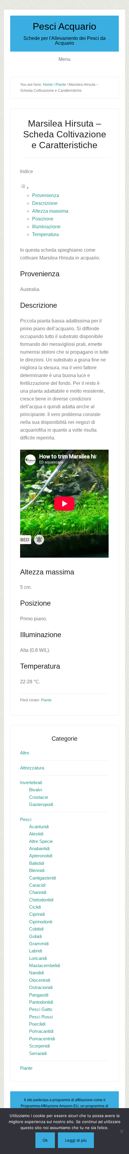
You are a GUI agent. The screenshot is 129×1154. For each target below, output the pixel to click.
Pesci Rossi (41, 1016)
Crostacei (38, 797)
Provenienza (45, 195)
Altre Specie (41, 841)
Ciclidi (35, 907)
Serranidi (37, 1053)
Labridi (35, 950)
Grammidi (39, 943)
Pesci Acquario (64, 26)
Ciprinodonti (40, 921)
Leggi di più (76, 1140)
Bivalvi (35, 789)
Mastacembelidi (44, 965)
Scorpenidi (39, 1045)
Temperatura (45, 234)
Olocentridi (39, 980)
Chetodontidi (41, 899)
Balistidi (36, 863)
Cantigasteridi (42, 877)
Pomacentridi (42, 1038)
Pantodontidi (41, 1002)
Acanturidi (39, 826)
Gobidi (35, 936)
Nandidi (36, 972)
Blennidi (36, 870)
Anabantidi (39, 848)
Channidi (37, 892)
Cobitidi (36, 928)
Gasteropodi (41, 804)
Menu (64, 59)
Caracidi (37, 885)
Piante (46, 700)
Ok (45, 1140)
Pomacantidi (41, 1031)
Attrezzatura (32, 767)
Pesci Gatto (40, 1009)
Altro (24, 752)
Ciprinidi (37, 914)
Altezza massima (50, 211)
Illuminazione (46, 226)
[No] (121, 1131)
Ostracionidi (40, 987)
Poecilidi (37, 1024)
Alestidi (36, 833)
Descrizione (45, 203)
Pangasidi (38, 994)
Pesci (25, 819)
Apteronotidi (40, 855)
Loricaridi (38, 958)
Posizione (42, 218)
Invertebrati (31, 782)
